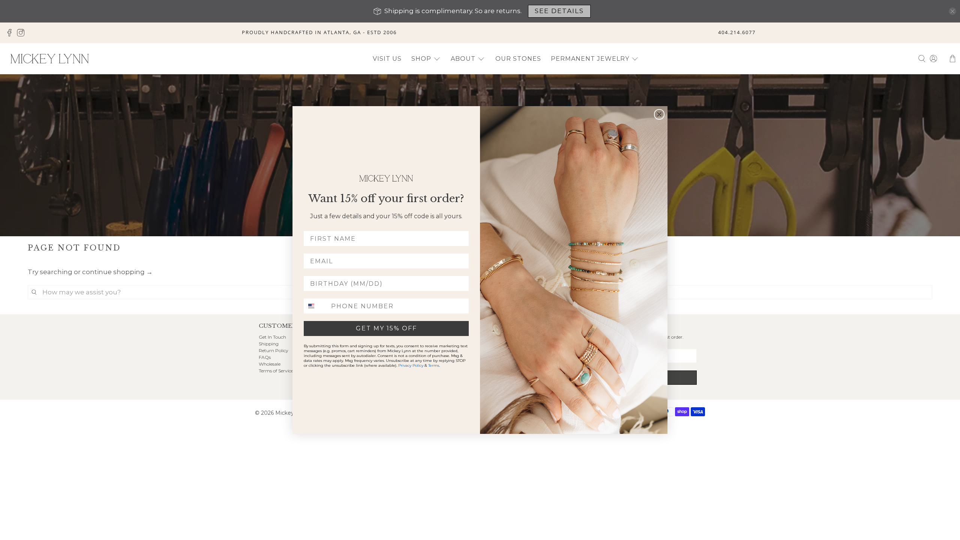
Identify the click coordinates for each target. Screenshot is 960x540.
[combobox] (315, 306)
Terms (433, 365)
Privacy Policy (410, 365)
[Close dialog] (659, 114)
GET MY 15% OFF (386, 328)
